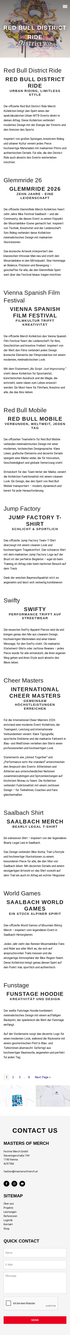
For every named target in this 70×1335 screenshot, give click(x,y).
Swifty (12, 600)
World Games (22, 893)
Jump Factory (22, 508)
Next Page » (43, 1077)
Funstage (16, 985)
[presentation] (31, 1303)
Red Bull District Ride (33, 70)
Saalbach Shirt (23, 812)
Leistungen (10, 1211)
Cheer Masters (23, 680)
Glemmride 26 (23, 180)
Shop (7, 1228)
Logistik (8, 1220)
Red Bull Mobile (25, 410)
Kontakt (8, 1224)
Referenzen (10, 1216)
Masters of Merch (10, 7)
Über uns (9, 1203)
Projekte (8, 1207)
